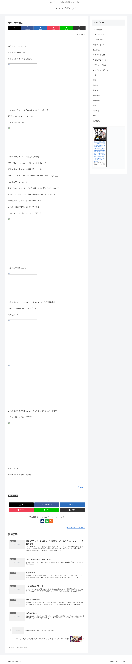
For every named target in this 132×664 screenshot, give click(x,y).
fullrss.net (82, 487)
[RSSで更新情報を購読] (51, 521)
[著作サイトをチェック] (42, 521)
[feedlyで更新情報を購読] (47, 521)
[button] (79, 28)
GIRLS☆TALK (14, 495)
